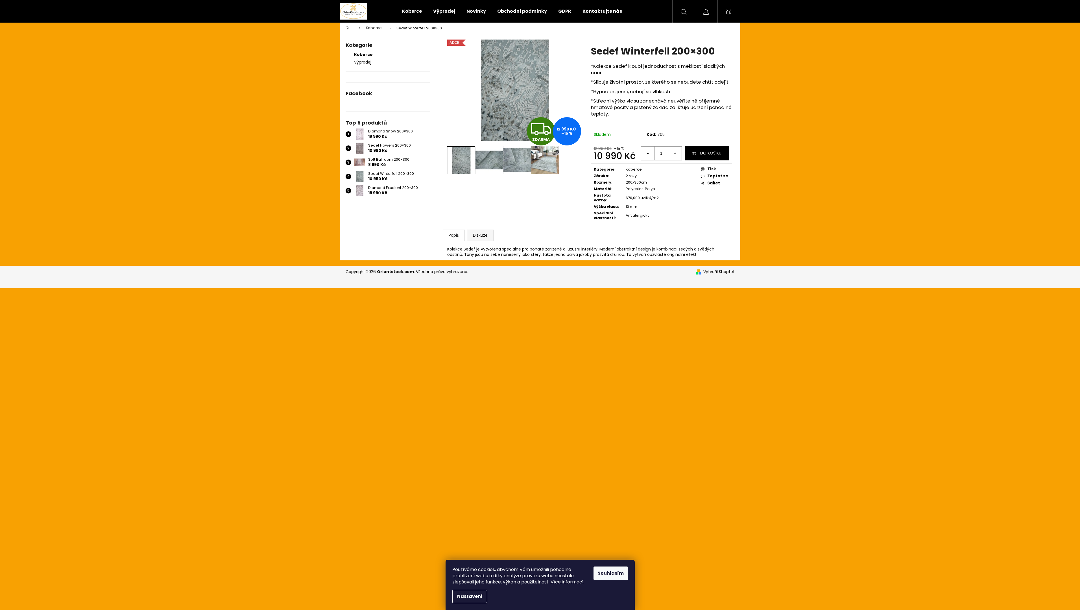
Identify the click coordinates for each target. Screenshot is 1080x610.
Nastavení (470, 596)
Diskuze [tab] (480, 235)
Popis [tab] (454, 235)
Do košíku (710, 153)
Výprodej (362, 62)
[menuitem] (411, 11)
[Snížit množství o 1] (647, 153)
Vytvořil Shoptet (719, 271)
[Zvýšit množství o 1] (675, 153)
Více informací (567, 582)
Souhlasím (611, 573)
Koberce (363, 54)
